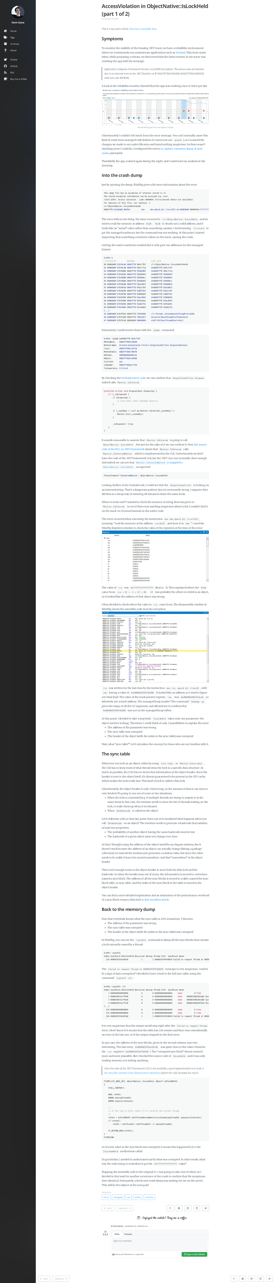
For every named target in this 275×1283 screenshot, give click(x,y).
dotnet (106, 1197)
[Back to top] (170, 1208)
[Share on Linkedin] (197, 1208)
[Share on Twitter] (205, 1208)
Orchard (180, 52)
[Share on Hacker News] (179, 1208)
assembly (149, 1197)
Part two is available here (142, 29)
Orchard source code (133, 378)
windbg (138, 1197)
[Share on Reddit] (187, 1208)
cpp (128, 1197)
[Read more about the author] (18, 12)
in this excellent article (155, 899)
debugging (118, 1197)
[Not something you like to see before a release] (155, 106)
